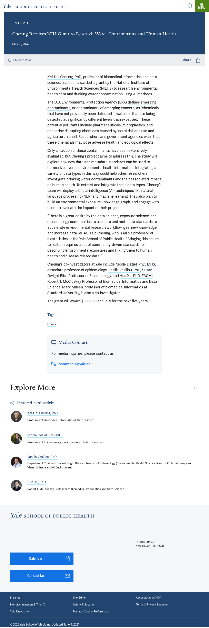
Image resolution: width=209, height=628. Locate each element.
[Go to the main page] (36, 6)
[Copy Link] (195, 387)
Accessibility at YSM (148, 598)
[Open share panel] (198, 60)
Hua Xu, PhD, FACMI (136, 275)
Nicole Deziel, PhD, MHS (135, 264)
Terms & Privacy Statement (152, 605)
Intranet (15, 598)
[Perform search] (190, 6)
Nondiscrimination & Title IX (27, 605)
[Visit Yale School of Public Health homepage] (52, 516)
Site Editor (79, 598)
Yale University (19, 611)
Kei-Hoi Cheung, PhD (64, 76)
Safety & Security (83, 605)
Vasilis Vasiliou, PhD (124, 270)
